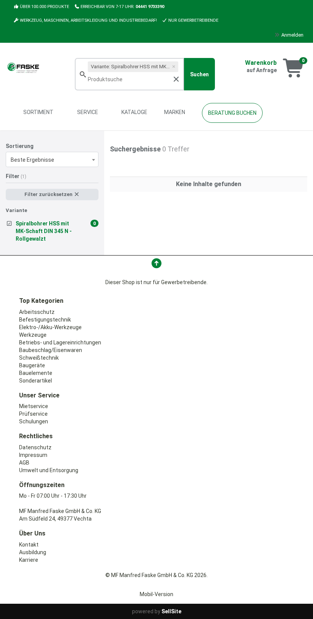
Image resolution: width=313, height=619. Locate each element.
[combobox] (52, 159)
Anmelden (291, 35)
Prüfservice (33, 414)
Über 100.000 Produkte (44, 6)
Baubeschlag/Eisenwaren (50, 350)
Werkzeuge (33, 335)
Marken (174, 112)
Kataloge (134, 112)
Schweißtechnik (39, 358)
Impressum (33, 455)
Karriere (28, 560)
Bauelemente (35, 373)
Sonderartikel (35, 381)
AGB (24, 463)
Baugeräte (32, 365)
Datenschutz (35, 447)
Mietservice (33, 406)
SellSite (171, 611)
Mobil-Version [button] (156, 594)
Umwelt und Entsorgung (48, 470)
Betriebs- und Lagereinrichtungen (60, 342)
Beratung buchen (232, 113)
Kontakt (29, 545)
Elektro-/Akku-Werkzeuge (50, 327)
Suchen (199, 74)
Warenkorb (261, 62)
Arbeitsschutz (37, 312)
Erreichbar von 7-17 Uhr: (122, 6)
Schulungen (33, 421)
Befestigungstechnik (45, 320)
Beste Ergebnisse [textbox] (32, 160)
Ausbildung (32, 552)
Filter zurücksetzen (49, 194)
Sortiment (38, 112)
